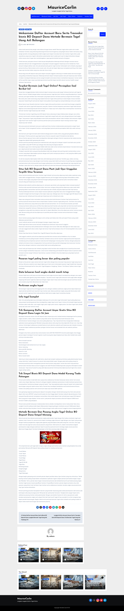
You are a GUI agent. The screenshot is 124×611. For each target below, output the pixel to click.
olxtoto (90, 293)
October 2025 (92, 142)
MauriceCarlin (62, 7)
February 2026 (92, 126)
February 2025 (92, 172)
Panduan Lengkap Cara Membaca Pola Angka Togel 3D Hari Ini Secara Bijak (96, 72)
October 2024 (92, 187)
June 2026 (91, 111)
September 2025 (92, 145)
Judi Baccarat (36, 16)
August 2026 (92, 103)
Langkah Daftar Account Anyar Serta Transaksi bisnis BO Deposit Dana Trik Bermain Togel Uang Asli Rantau (66, 517)
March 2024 (91, 214)
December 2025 (92, 134)
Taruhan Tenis (88, 16)
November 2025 (92, 138)
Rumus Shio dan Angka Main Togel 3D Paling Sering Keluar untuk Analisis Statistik (96, 48)
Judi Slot (55, 16)
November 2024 (92, 183)
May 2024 (91, 206)
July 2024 (91, 199)
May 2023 (91, 233)
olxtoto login (91, 305)
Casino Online (92, 248)
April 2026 (91, 119)
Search (90, 29)
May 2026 (91, 115)
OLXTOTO (67, 607)
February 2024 (92, 218)
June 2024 (91, 203)
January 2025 (92, 176)
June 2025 (91, 157)
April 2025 (91, 164)
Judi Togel (63, 16)
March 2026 (91, 122)
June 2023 (91, 229)
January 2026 (92, 130)
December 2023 (92, 225)
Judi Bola (90, 256)
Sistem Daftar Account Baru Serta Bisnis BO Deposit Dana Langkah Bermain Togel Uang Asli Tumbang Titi (34, 517)
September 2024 (92, 191)
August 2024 (92, 195)
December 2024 (92, 180)
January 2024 (92, 222)
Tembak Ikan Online (93, 279)
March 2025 (91, 168)
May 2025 (91, 161)
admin (24, 44)
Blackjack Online (46, 16)
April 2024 (91, 210)
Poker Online (71, 16)
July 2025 (91, 153)
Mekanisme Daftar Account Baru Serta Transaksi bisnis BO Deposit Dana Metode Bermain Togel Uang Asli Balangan (50, 37)
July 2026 (91, 107)
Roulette (80, 16)
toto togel (91, 299)
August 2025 (91, 149)
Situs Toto (91, 286)
